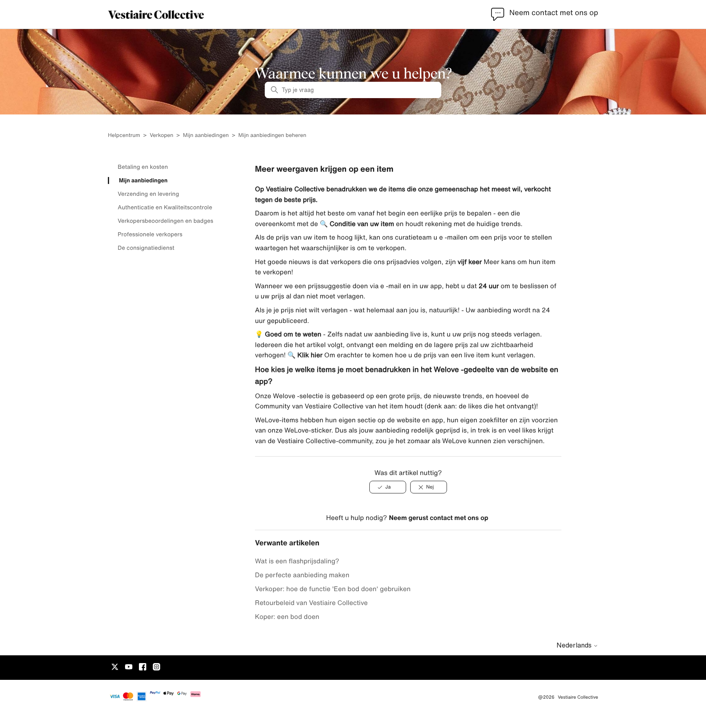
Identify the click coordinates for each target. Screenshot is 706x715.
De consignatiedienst (146, 248)
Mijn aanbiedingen (206, 135)
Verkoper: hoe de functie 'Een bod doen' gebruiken (333, 588)
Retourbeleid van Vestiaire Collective (311, 602)
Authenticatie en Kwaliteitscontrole (165, 207)
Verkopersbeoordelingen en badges (165, 221)
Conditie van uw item (361, 223)
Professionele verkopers (150, 234)
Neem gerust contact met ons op (438, 517)
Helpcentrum (124, 135)
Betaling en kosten (143, 167)
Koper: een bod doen (287, 616)
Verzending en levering (148, 194)
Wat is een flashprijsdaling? (297, 561)
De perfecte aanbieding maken (302, 575)
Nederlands (574, 645)
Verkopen (161, 135)
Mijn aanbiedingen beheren (272, 135)
